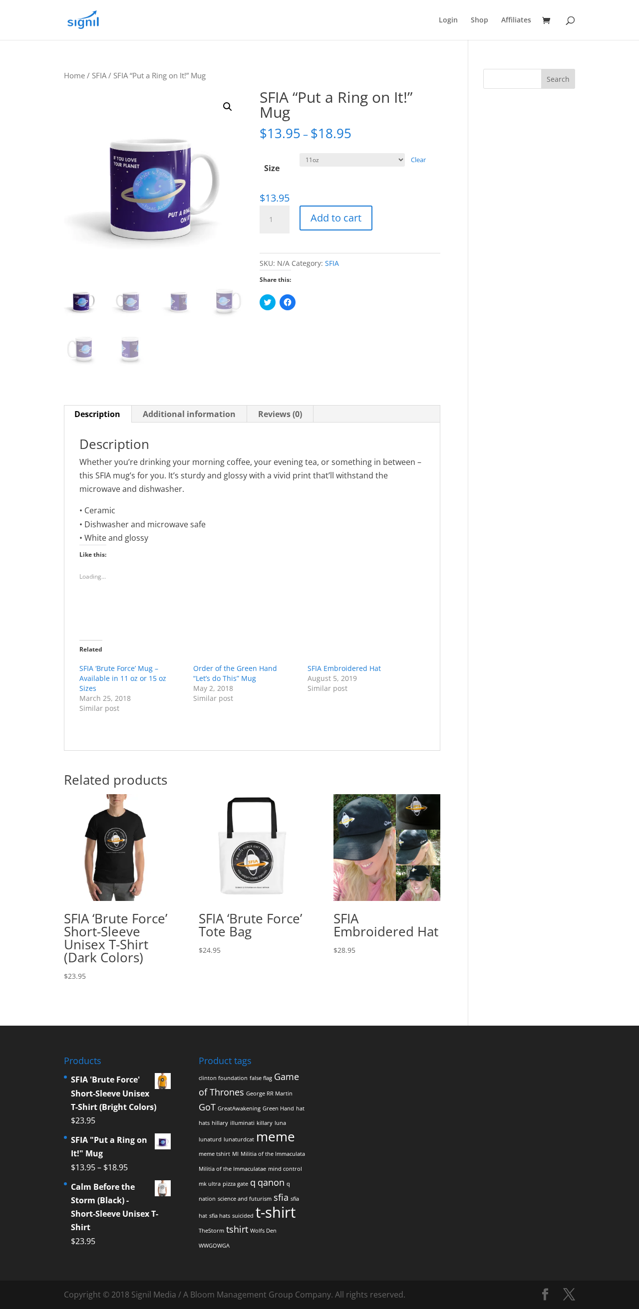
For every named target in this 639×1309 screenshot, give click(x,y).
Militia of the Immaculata (273, 1153)
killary (265, 1122)
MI (235, 1153)
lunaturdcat (239, 1139)
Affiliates (516, 20)
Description (97, 414)
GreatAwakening (239, 1108)
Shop (479, 20)
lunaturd (210, 1139)
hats (204, 1122)
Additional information (189, 414)
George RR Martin (269, 1093)
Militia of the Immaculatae (232, 1168)
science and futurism (245, 1198)
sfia (281, 1197)
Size (272, 168)
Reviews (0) (280, 414)
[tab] (97, 414)
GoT (207, 1107)
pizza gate (235, 1183)
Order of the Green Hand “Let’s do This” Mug (235, 673)
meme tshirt (214, 1153)
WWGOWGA (214, 1245)
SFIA (99, 75)
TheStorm (211, 1230)
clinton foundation (223, 1078)
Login (448, 20)
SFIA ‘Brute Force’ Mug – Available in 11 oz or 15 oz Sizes (122, 678)
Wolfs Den (263, 1230)
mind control (285, 1168)
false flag (261, 1078)
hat (300, 1108)
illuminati (242, 1122)
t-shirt (276, 1212)
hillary (220, 1122)
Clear (418, 159)
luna (280, 1122)
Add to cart (336, 217)
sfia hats (219, 1215)
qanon (271, 1182)
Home (74, 75)
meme (275, 1136)
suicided (243, 1215)
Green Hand (278, 1108)
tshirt (237, 1229)
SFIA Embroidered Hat (344, 668)
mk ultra (210, 1183)
